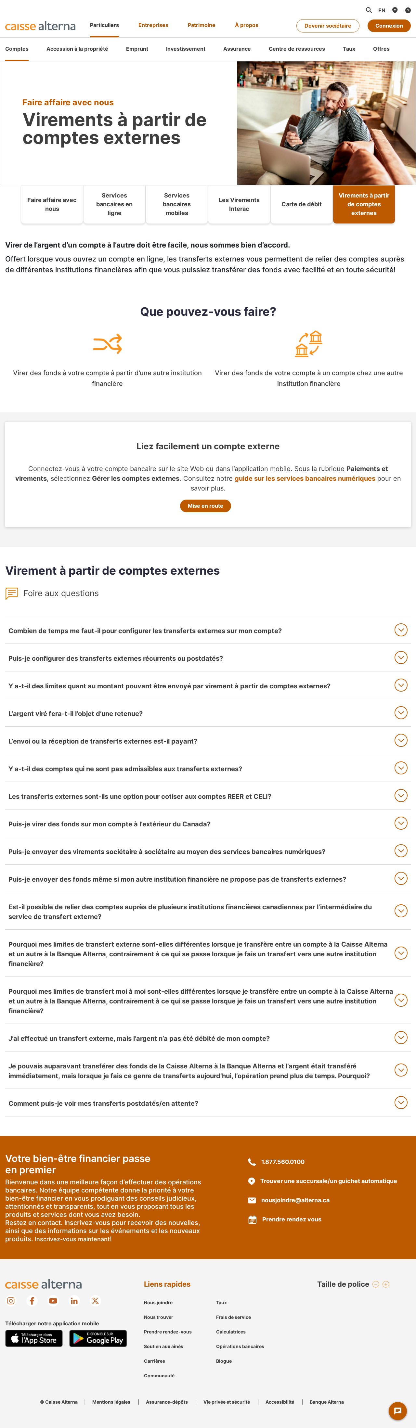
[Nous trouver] (394, 10)
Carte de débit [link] (301, 204)
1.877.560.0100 (283, 1161)
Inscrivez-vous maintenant (72, 1239)
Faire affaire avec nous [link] (52, 204)
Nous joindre (158, 1302)
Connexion (389, 25)
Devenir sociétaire (328, 25)
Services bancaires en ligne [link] (114, 204)
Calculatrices (231, 1331)
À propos (246, 25)
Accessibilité (280, 1402)
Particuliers (104, 25)
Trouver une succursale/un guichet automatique (328, 1181)
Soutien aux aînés (163, 1346)
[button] (368, 10)
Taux (221, 1302)
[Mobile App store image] (34, 1338)
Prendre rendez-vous (168, 1331)
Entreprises (153, 25)
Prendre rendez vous (291, 1219)
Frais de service (233, 1317)
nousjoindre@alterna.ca (295, 1200)
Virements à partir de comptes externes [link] (364, 204)
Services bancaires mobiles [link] (177, 204)
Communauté (159, 1375)
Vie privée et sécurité (226, 1402)
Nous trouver (158, 1317)
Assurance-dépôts (167, 1402)
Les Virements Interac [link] (239, 204)
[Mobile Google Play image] (98, 1338)
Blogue (224, 1361)
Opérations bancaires (240, 1346)
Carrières (154, 1361)
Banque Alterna (327, 1402)
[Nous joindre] (407, 10)
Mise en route (205, 506)
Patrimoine (201, 25)
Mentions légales (111, 1402)
